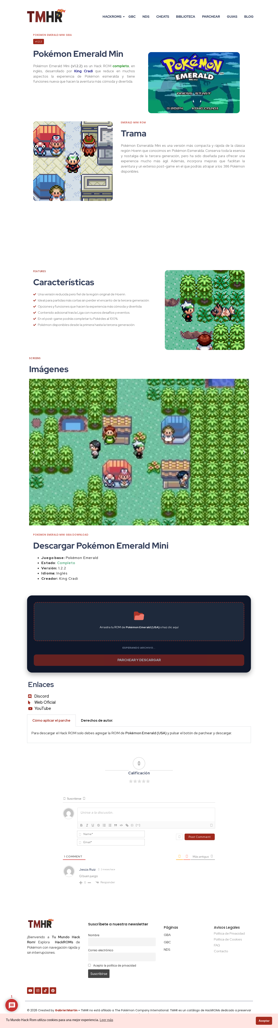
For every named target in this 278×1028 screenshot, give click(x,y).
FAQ (217, 945)
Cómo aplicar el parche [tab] (51, 720)
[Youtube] (30, 990)
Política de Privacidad (229, 933)
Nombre (93, 935)
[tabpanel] (139, 735)
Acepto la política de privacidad (114, 965)
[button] (33, 452)
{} (132, 825)
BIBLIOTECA (185, 16)
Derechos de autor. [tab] (97, 720)
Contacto (221, 951)
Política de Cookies (228, 939)
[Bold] (81, 825)
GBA (167, 935)
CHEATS (162, 16)
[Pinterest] (53, 990)
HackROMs (112, 16)
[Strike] (98, 825)
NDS (145, 16)
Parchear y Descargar (139, 660)
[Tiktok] (45, 990)
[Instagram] (38, 990)
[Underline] (93, 825)
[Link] (127, 825)
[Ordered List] (104, 825)
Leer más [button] (106, 1020)
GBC (132, 16)
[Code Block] (121, 825)
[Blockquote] (115, 825)
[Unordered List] (110, 825)
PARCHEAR (211, 16)
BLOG (249, 16)
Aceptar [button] (264, 1020)
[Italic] (87, 825)
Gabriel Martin (66, 1010)
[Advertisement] (139, 235)
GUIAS (232, 16)
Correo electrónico (100, 950)
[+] (138, 825)
